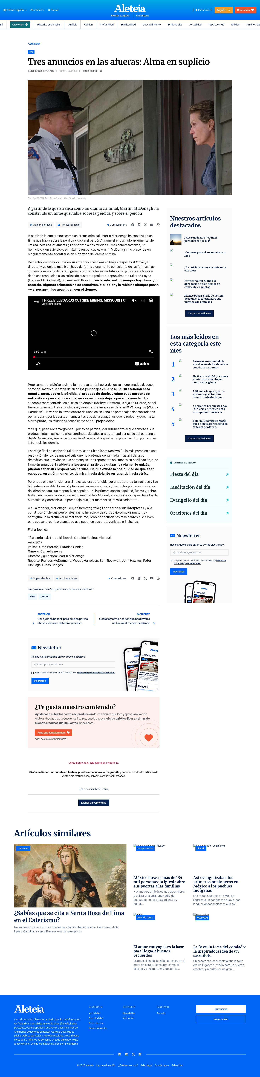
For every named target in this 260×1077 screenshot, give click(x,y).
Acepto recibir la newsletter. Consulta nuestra (75, 672)
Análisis (72, 24)
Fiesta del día (184, 474)
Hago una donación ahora (51, 732)
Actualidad (195, 24)
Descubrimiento (152, 24)
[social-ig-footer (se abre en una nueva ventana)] (140, 1054)
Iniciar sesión (205, 10)
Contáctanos (162, 1065)
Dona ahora (243, 10)
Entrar (105, 789)
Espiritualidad (128, 24)
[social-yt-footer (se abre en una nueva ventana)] (120, 1054)
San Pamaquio (142, 15)
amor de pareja (145, 917)
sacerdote (202, 918)
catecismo (23, 848)
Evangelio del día (188, 500)
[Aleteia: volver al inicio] (130, 8)
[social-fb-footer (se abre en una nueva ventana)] (126, 1054)
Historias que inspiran (49, 24)
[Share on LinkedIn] (139, 224)
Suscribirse (221, 1009)
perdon (45, 596)
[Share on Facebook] (132, 224)
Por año (161, 1013)
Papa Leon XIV (216, 24)
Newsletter (129, 1013)
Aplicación (128, 1018)
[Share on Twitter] (145, 224)
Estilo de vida (175, 24)
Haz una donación (105, 1065)
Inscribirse (40, 680)
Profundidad (107, 24)
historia (201, 848)
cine (32, 596)
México (235, 24)
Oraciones (18, 24)
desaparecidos (145, 848)
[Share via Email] (151, 224)
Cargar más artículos (199, 313)
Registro (221, 10)
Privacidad (177, 1065)
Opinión (88, 24)
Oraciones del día (188, 513)
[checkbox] (32, 673)
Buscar (54, 10)
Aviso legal (146, 1065)
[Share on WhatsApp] (158, 224)
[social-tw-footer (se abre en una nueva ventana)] (133, 1054)
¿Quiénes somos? (128, 1065)
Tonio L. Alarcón (68, 71)
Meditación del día (190, 487)
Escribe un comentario (93, 802)
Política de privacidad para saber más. (96, 672)
